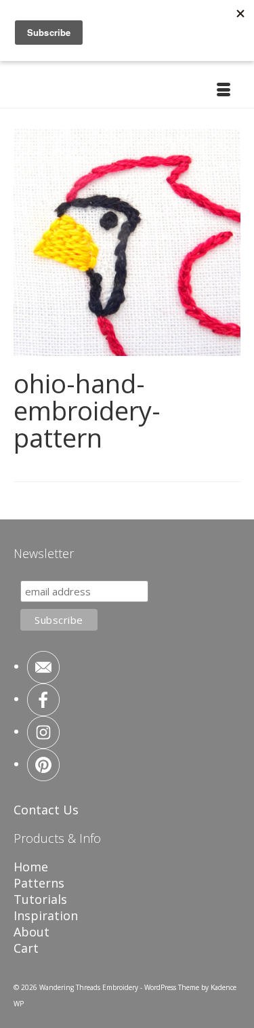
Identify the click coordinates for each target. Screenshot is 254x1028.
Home (31, 866)
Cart (26, 948)
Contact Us (46, 810)
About (31, 932)
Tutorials (40, 899)
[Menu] (223, 91)
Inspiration (46, 915)
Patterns (39, 883)
